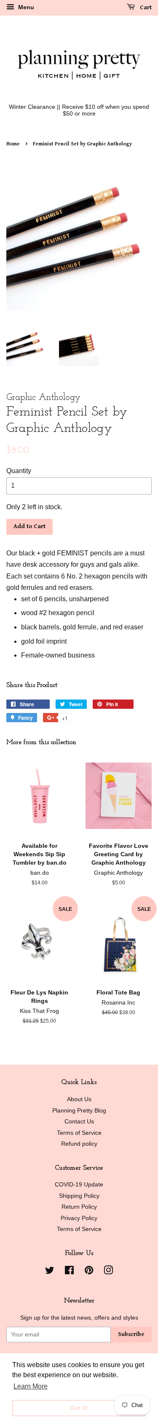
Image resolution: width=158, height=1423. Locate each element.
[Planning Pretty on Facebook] (69, 1272)
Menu (25, 7)
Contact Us (79, 1121)
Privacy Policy (79, 1218)
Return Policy (79, 1207)
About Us (79, 1099)
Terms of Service (79, 1133)
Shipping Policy (79, 1196)
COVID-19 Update (79, 1184)
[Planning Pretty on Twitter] (49, 1272)
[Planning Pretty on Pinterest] (89, 1272)
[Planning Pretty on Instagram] (108, 1272)
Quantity (18, 470)
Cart (145, 7)
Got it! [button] (79, 1408)
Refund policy (79, 1144)
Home (13, 144)
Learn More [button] (30, 1386)
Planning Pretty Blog (79, 1110)
